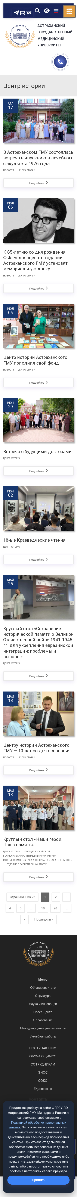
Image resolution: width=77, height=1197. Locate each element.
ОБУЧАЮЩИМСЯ (42, 1056)
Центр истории (26, 170)
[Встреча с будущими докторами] (38, 420)
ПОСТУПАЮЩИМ (42, 1048)
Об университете (43, 987)
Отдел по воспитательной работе (27, 864)
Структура (42, 996)
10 (43, 908)
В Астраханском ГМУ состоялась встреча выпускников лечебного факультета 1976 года (38, 158)
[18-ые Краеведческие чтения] (38, 508)
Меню (42, 979)
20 (55, 908)
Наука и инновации (43, 1004)
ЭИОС (43, 1072)
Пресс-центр (42, 1012)
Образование (43, 1020)
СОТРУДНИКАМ (43, 1064)
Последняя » (43, 919)
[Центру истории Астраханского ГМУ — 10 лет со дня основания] (38, 714)
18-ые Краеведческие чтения (34, 540)
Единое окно (43, 1089)
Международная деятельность (43, 1028)
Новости (8, 170)
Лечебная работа (43, 1036)
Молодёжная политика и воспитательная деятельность (37, 860)
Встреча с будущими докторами (37, 451)
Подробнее (37, 183)
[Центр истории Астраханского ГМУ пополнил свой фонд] (38, 326)
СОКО (42, 1080)
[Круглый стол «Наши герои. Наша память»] (38, 808)
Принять (38, 1180)
